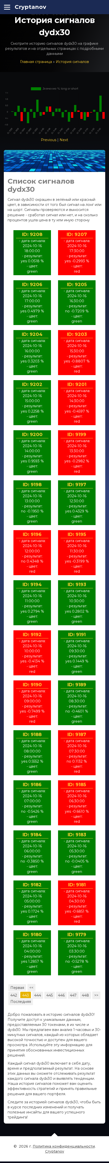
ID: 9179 (76, 934)
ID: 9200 (32, 434)
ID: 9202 (32, 384)
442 (13, 995)
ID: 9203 (77, 334)
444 (37, 995)
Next (64, 140)
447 (73, 995)
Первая (17, 987)
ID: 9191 (77, 634)
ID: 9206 (32, 284)
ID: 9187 (76, 734)
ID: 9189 (76, 684)
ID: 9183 (77, 834)
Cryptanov (30, 7)
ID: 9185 (77, 784)
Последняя (20, 1001)
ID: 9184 (32, 834)
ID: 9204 (32, 334)
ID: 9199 (76, 434)
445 (49, 995)
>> (96, 995)
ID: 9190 (32, 684)
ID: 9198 (32, 484)
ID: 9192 (32, 634)
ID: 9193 (77, 584)
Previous (48, 140)
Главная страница (36, 61)
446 (61, 995)
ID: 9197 (76, 484)
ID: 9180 (32, 934)
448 (85, 995)
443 (25, 995)
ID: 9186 (32, 784)
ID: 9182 (32, 885)
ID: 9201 (76, 384)
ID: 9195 (77, 534)
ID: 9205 (77, 284)
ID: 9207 (77, 234)
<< (31, 987)
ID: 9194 (32, 584)
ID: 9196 (32, 534)
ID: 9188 (32, 734)
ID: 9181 (77, 885)
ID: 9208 (32, 234)
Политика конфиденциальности (64, 1146)
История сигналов (72, 61)
